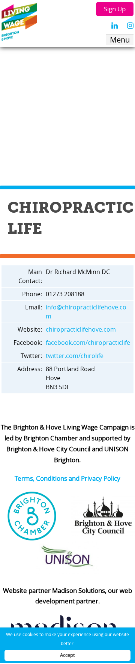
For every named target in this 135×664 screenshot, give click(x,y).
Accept (67, 655)
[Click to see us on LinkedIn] (114, 25)
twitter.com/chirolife (75, 356)
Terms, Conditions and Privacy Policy (67, 478)
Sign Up (115, 9)
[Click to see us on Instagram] (130, 25)
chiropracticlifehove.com (81, 329)
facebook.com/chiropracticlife (88, 342)
